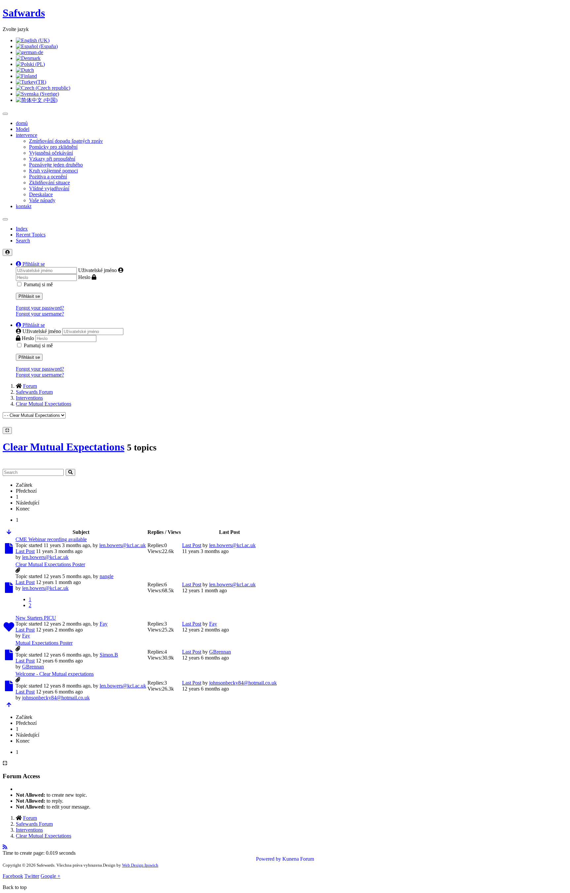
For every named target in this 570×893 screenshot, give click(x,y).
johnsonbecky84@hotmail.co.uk (56, 697)
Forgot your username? (40, 314)
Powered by (268, 859)
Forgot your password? (40, 308)
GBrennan (33, 666)
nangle (106, 576)
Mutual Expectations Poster (44, 643)
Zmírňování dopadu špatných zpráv (66, 141)
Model (22, 129)
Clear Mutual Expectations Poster (50, 564)
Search (23, 240)
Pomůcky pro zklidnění (53, 147)
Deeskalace (41, 194)
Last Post (25, 551)
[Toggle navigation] (5, 219)
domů (22, 123)
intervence (26, 135)
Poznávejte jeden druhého (56, 165)
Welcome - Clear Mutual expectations (55, 674)
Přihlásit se (29, 296)
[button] (30, 264)
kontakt (23, 206)
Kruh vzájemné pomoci (53, 170)
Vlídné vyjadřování (49, 188)
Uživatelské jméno (97, 270)
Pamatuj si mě (38, 284)
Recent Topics (31, 234)
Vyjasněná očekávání (51, 153)
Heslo (84, 277)
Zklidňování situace (49, 182)
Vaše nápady (42, 200)
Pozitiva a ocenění (48, 176)
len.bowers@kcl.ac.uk (122, 545)
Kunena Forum (298, 859)
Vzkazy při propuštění (52, 159)
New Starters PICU (36, 618)
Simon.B (109, 655)
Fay (104, 624)
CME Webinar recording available (51, 539)
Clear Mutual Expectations (63, 447)
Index (22, 228)
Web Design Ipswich (140, 865)
